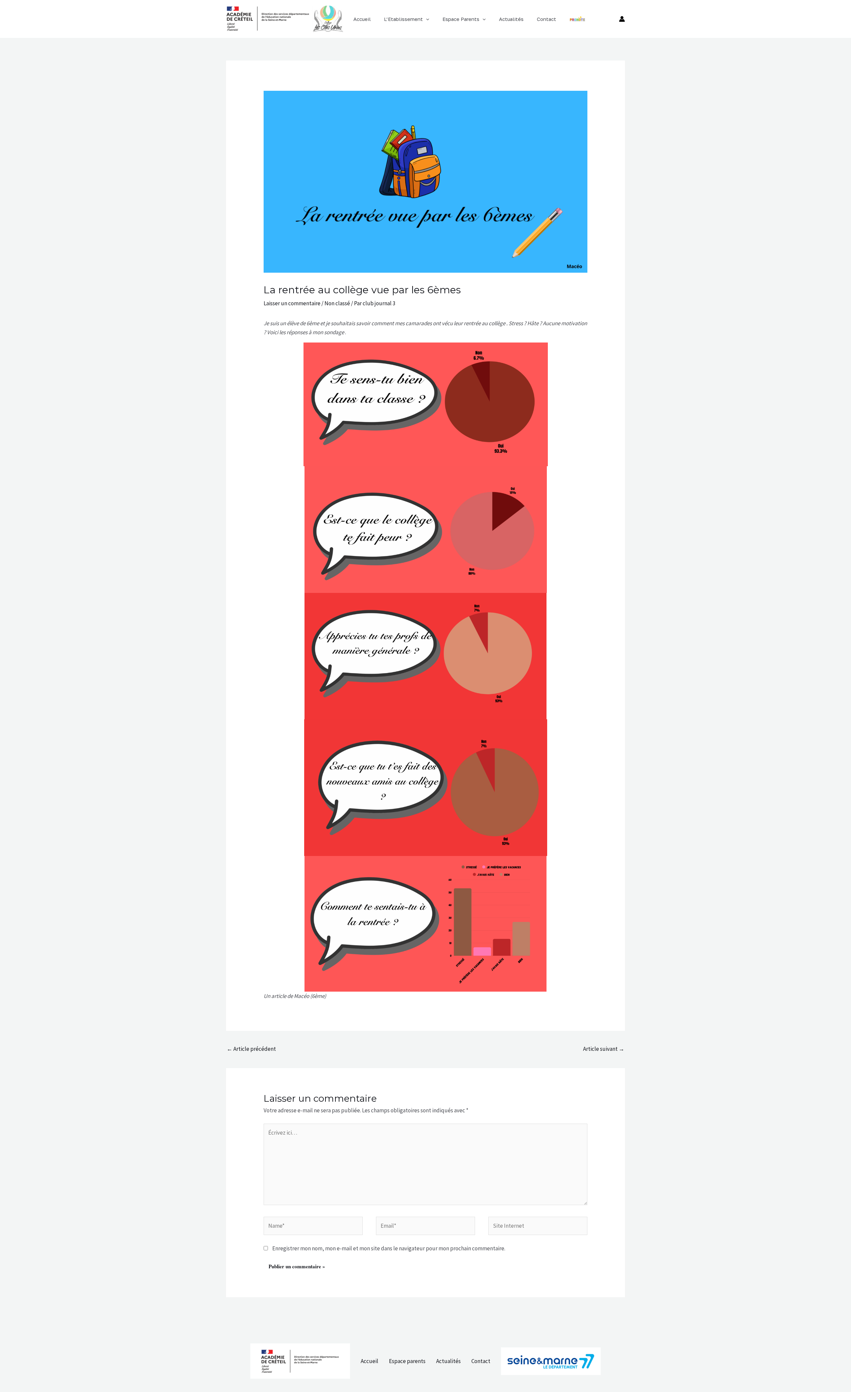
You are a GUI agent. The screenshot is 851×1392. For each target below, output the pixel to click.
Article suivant (603, 1048)
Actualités (448, 1361)
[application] (426, 19)
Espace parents (407, 1361)
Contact (480, 1361)
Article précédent (251, 1048)
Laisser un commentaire (292, 303)
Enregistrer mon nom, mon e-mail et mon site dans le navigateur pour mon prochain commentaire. (388, 1248)
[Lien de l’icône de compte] (622, 19)
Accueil (369, 1361)
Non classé (337, 303)
